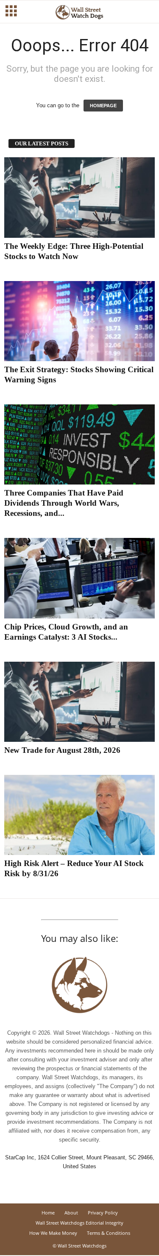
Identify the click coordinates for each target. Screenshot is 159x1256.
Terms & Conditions (108, 1233)
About (71, 1212)
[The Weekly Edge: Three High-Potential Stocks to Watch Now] (79, 197)
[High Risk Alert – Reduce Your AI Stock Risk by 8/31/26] (79, 815)
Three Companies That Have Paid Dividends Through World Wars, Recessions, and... (63, 503)
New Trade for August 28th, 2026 (62, 750)
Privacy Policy (103, 1212)
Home (48, 1212)
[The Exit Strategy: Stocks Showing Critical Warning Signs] (79, 321)
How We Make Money (53, 1233)
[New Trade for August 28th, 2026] (79, 702)
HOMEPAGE (103, 105)
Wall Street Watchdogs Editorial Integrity (79, 1223)
